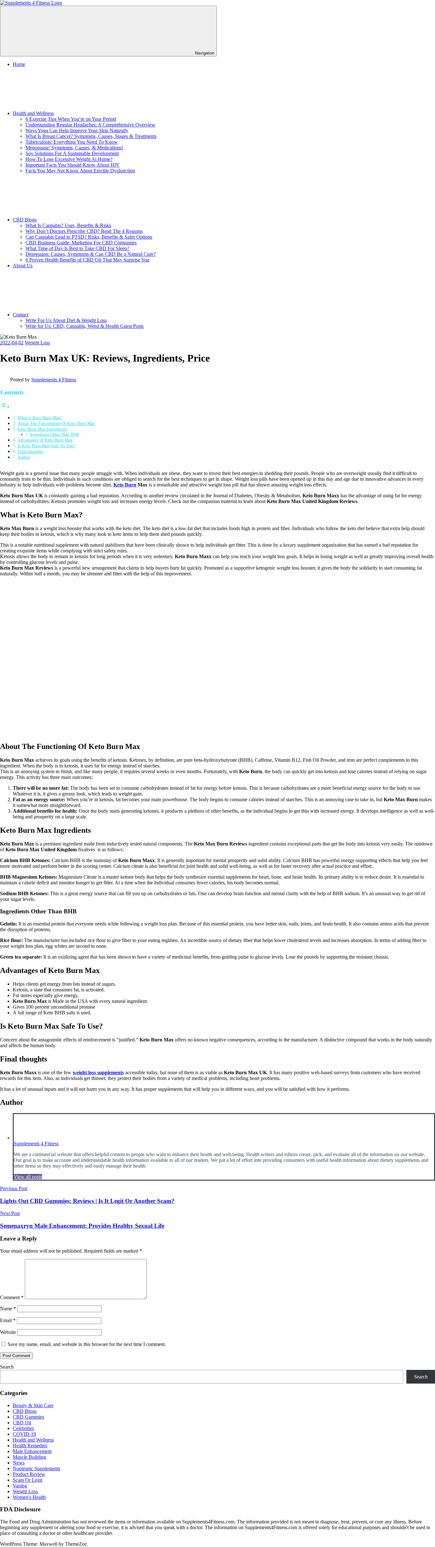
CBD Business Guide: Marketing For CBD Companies (81, 242)
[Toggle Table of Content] (5, 406)
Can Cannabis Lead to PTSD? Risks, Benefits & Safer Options (88, 237)
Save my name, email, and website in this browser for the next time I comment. (87, 1344)
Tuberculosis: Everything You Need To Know (71, 142)
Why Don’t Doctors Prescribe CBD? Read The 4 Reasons (84, 231)
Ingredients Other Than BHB (54, 434)
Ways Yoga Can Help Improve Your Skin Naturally (76, 130)
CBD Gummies (28, 1417)
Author (24, 457)
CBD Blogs (25, 219)
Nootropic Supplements (36, 1468)
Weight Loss (37, 342)
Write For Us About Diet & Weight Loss (66, 320)
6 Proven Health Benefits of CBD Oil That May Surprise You (87, 260)
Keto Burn (124, 484)
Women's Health (29, 1497)
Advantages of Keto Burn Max (45, 440)
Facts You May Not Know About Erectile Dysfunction (80, 170)
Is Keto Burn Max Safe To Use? (46, 445)
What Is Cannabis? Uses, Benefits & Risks (68, 225)
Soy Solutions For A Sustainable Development (72, 153)
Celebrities (23, 1428)
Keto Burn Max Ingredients (42, 429)
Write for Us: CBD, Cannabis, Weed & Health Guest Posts (84, 326)
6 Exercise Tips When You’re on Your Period (70, 119)
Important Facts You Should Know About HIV (72, 165)
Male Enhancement (32, 1451)
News (19, 1462)
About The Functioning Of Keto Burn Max (56, 423)
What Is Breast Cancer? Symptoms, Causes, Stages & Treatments (90, 136)
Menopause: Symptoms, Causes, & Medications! (74, 147)
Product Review (29, 1474)
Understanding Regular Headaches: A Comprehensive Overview (90, 124)
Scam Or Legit (27, 1480)
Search (7, 1367)
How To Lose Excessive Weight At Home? (68, 159)
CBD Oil (22, 1422)
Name (8, 1308)
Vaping (20, 1485)
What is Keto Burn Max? (40, 417)
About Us (22, 265)
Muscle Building (29, 1457)
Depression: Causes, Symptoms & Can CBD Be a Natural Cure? (90, 254)
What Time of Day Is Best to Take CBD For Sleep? (77, 248)
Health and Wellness (33, 113)
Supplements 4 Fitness (53, 379)
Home (19, 64)
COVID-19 (24, 1434)
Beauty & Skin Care (33, 1405)
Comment (12, 1297)
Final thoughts (30, 451)
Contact (20, 314)
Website (8, 1332)
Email (8, 1320)
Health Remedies (30, 1445)
